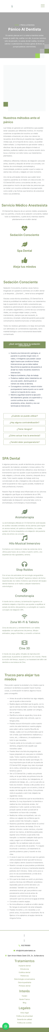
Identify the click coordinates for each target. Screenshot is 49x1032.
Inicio (17, 25)
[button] (43, 6)
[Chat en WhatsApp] (5, 1026)
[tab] (24, 344)
